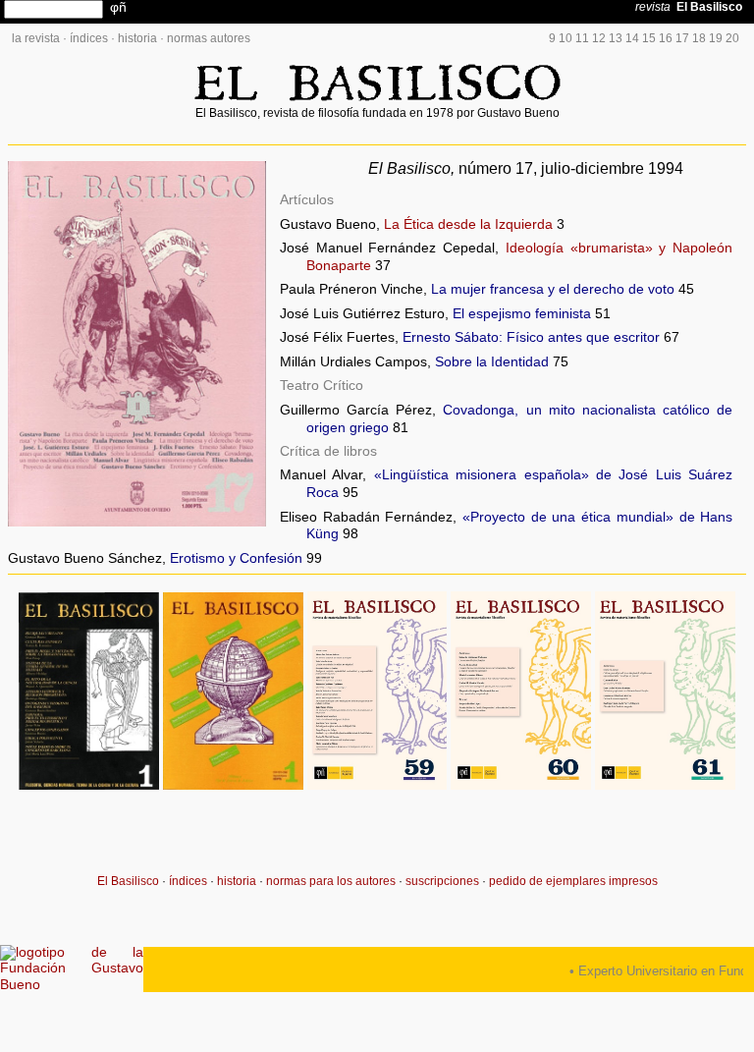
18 (699, 38)
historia (137, 38)
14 (632, 38)
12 (599, 38)
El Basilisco (128, 881)
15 (649, 38)
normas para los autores (331, 881)
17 (682, 38)
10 (565, 38)
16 (666, 38)
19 (716, 38)
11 (582, 38)
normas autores (208, 38)
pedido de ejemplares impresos (573, 881)
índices (89, 38)
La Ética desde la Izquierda (468, 224)
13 (615, 38)
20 (732, 38)
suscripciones (442, 881)
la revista (36, 38)
